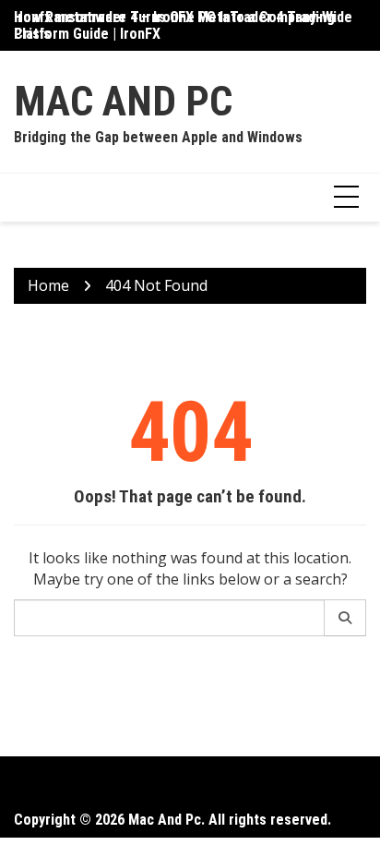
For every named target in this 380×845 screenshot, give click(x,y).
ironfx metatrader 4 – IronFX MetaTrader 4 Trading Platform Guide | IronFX (174, 25)
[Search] (345, 617)
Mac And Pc (123, 101)
